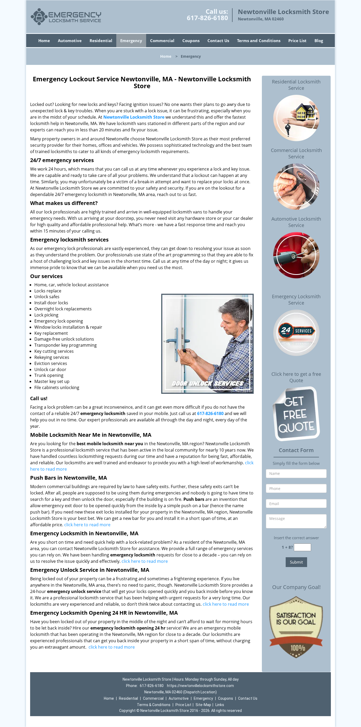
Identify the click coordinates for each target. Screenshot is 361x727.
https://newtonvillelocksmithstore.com (200, 686)
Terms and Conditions (258, 40)
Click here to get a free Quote (296, 377)
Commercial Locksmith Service (296, 153)
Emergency (131, 40)
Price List (297, 40)
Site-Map (203, 705)
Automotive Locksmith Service (296, 222)
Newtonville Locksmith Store (133, 117)
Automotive (70, 40)
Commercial (162, 40)
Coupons (191, 40)
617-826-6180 (207, 17)
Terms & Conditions (153, 705)
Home (44, 40)
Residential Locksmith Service (296, 84)
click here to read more (87, 525)
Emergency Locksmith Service (296, 299)
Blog (318, 40)
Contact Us (218, 40)
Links (219, 705)
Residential (101, 40)
